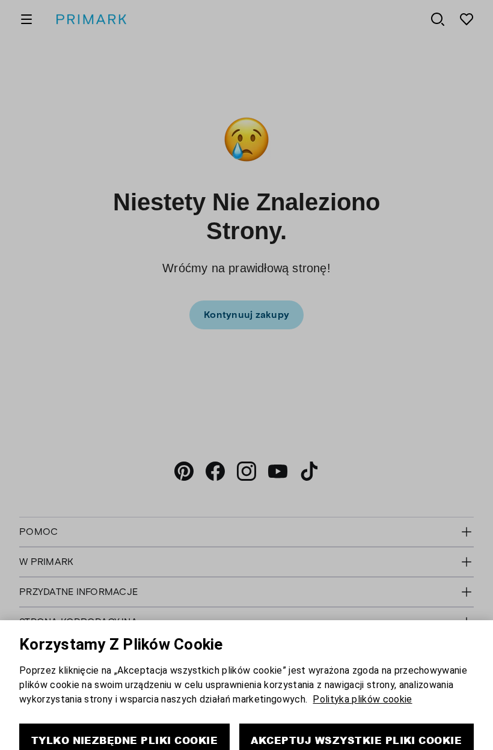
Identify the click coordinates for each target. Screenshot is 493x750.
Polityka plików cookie (362, 677)
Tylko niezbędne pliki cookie (124, 718)
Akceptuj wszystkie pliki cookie (356, 718)
